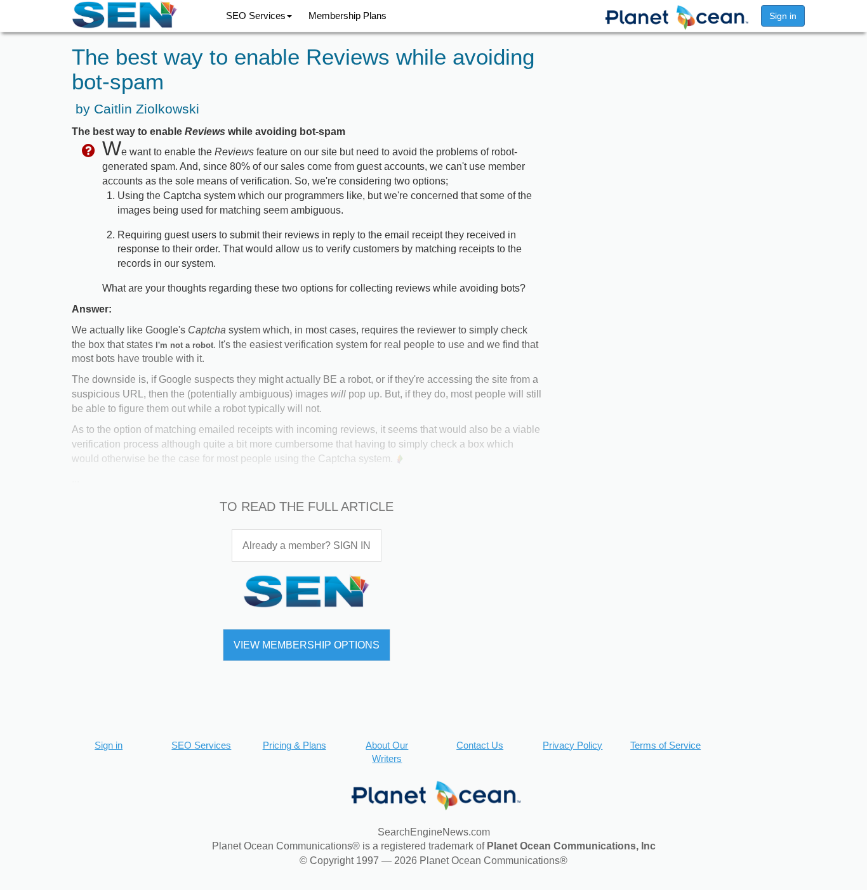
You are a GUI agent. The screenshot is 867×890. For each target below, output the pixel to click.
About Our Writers (387, 752)
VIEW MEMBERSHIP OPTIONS (307, 645)
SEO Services (256, 15)
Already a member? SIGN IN (306, 545)
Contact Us (479, 745)
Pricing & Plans (294, 745)
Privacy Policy (572, 745)
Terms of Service (665, 745)
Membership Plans (347, 15)
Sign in (783, 16)
